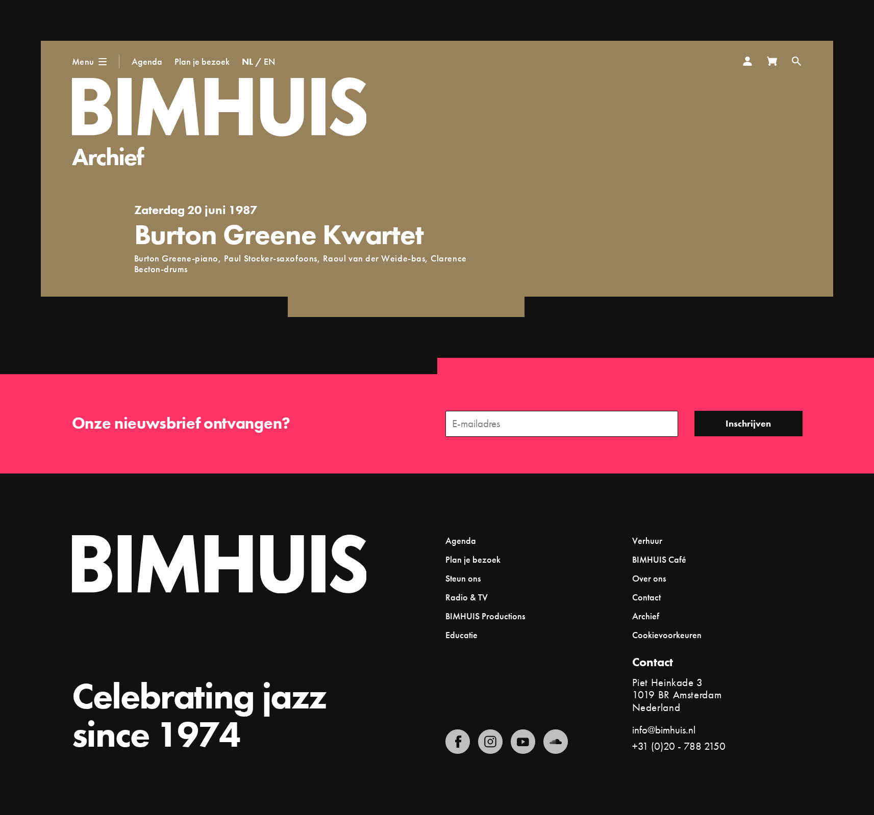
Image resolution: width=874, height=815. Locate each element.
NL (247, 61)
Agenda (147, 61)
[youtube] (523, 741)
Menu (83, 61)
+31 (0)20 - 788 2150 (679, 746)
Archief (108, 156)
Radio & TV (466, 597)
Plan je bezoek (202, 61)
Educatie (461, 635)
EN (269, 61)
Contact (646, 597)
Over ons (649, 578)
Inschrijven (748, 423)
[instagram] (490, 741)
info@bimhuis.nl (663, 730)
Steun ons (463, 578)
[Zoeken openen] (796, 61)
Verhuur (647, 540)
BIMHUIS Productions (485, 616)
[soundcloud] (555, 741)
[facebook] (457, 741)
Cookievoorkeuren (667, 635)
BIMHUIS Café (659, 559)
